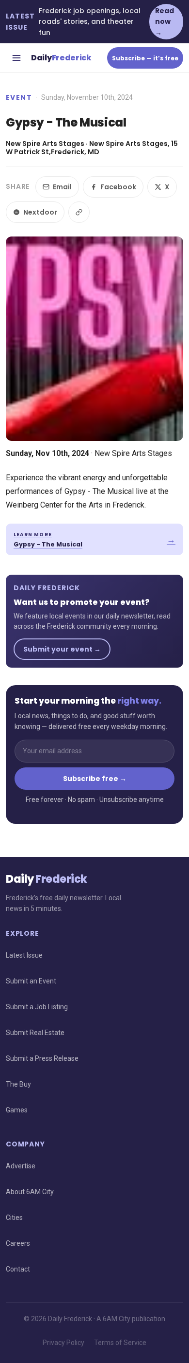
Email (62, 187)
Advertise (20, 1166)
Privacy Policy (63, 1342)
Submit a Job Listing (37, 1007)
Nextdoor (40, 212)
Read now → (164, 21)
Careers (18, 1243)
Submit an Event (31, 981)
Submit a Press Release (42, 1058)
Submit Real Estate (35, 1032)
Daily (61, 57)
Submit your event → (62, 649)
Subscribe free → (94, 778)
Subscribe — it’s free (145, 58)
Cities (14, 1217)
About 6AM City (30, 1192)
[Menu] (16, 58)
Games (17, 1110)
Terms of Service (120, 1342)
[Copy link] (79, 212)
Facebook (118, 187)
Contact (18, 1269)
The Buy (18, 1084)
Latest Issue (24, 955)
